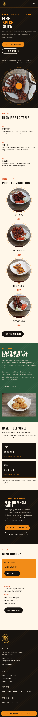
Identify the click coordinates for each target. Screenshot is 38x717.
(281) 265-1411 (7, 658)
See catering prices (16, 534)
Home (4, 692)
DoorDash (5, 703)
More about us (11, 386)
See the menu (10, 51)
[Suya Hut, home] (4, 3)
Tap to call (12, 573)
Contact (30, 692)
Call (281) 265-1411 (13, 44)
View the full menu (13, 334)
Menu (33, 4)
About (15, 692)
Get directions (13, 610)
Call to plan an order (17, 528)
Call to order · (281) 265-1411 (19, 713)
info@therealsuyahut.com (11, 661)
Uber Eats (14, 703)
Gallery (22, 692)
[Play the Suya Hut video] (19, 86)
